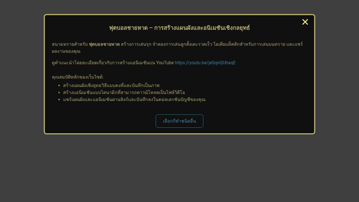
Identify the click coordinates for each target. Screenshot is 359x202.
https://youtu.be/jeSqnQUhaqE (205, 62)
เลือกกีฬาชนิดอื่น (179, 121)
